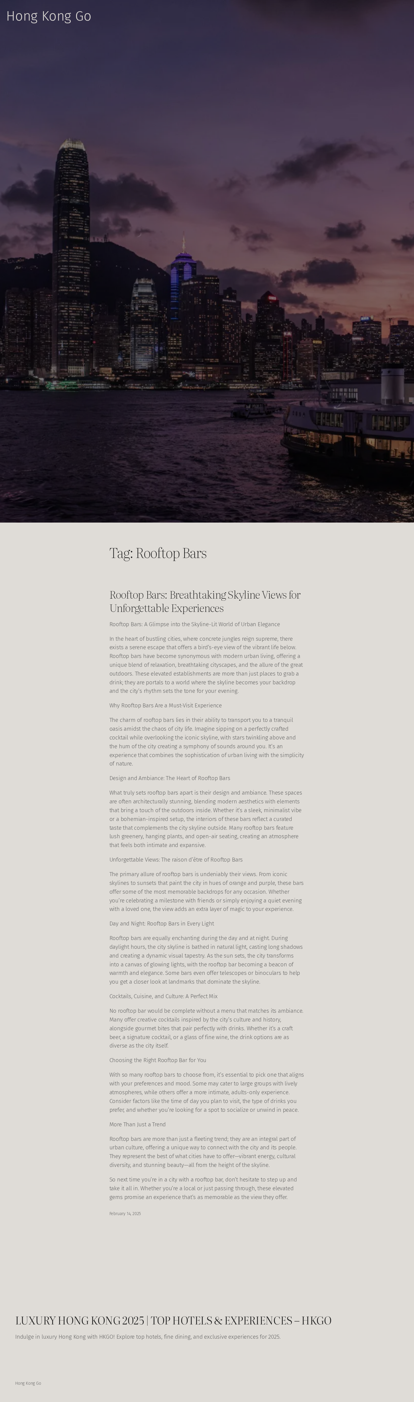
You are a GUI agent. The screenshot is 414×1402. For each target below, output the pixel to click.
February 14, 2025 (125, 1213)
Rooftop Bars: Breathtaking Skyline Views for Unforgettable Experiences (205, 601)
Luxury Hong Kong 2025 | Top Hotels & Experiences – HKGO (173, 1320)
